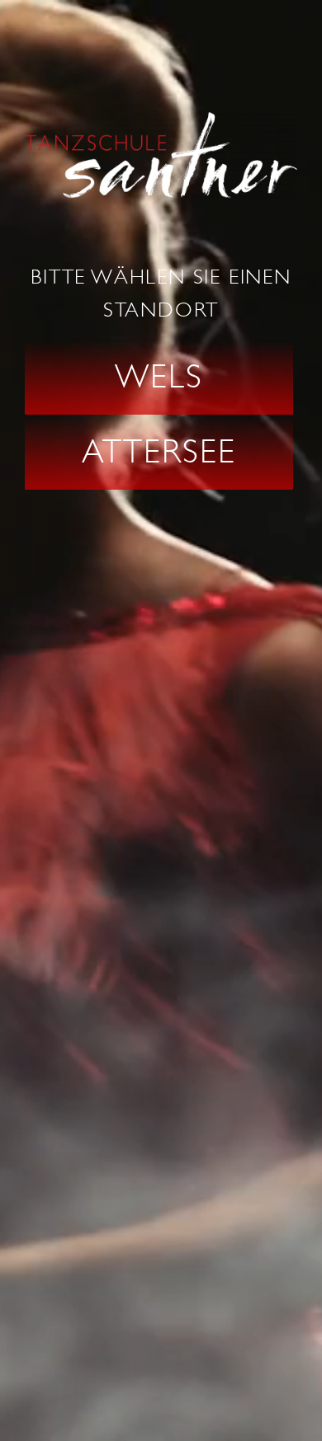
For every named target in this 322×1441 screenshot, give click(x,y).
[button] (159, 377)
